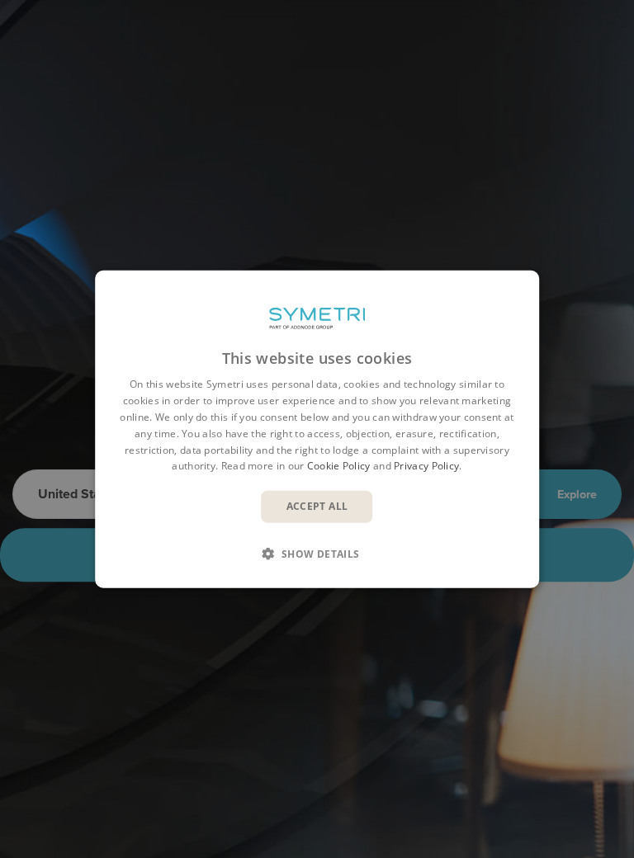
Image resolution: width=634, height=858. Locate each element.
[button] (317, 553)
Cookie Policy (339, 466)
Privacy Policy (426, 466)
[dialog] (317, 429)
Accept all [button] (317, 506)
